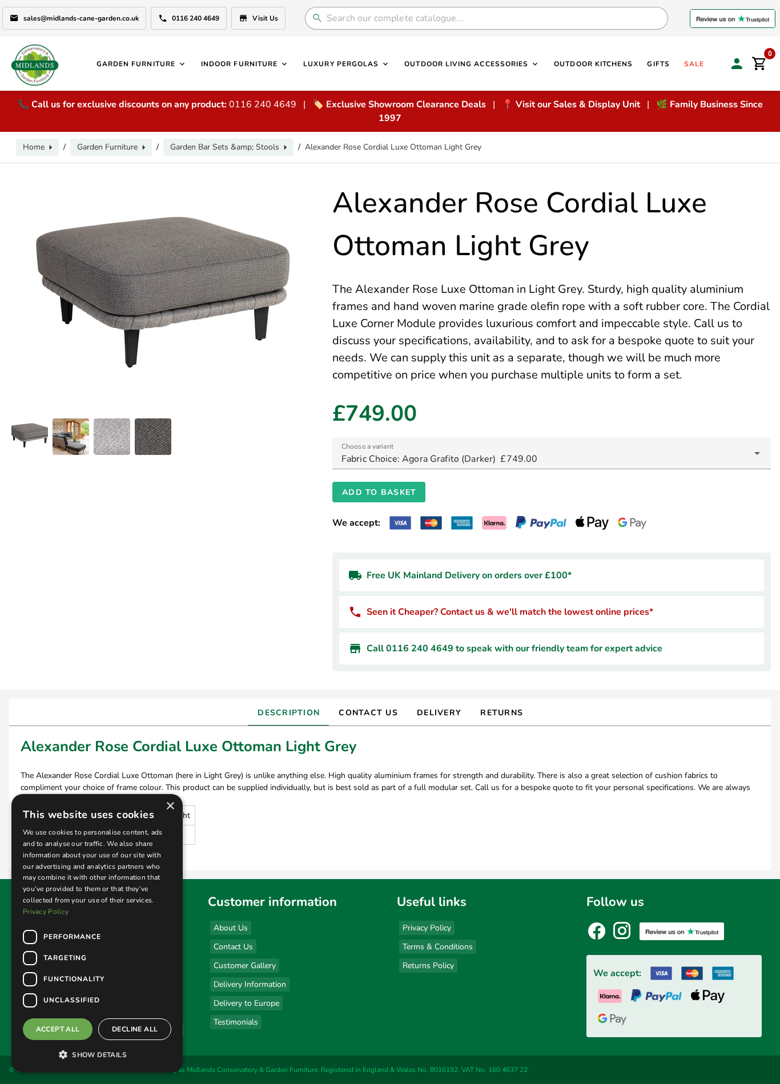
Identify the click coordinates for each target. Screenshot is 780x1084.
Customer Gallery (245, 965)
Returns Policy (428, 965)
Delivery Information (250, 984)
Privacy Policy (427, 927)
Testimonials (236, 1022)
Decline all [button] (135, 1029)
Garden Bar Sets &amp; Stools (224, 147)
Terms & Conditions (438, 946)
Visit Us (265, 18)
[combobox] (551, 453)
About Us (231, 927)
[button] (97, 1054)
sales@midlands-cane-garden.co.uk (81, 18)
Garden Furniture (107, 147)
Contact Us (233, 946)
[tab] (288, 712)
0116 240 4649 (195, 18)
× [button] (170, 806)
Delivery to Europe (246, 1003)
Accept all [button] (58, 1029)
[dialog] (97, 933)
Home (34, 147)
